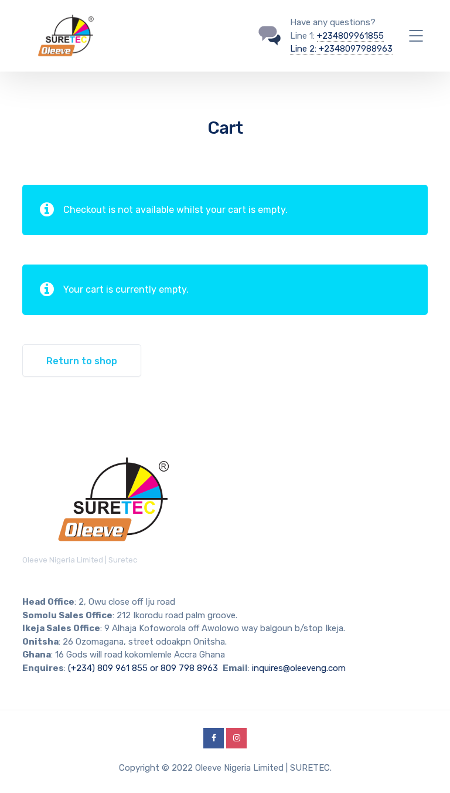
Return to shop (81, 361)
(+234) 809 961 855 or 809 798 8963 (143, 668)
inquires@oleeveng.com (299, 668)
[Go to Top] (426, 766)
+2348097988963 (356, 48)
